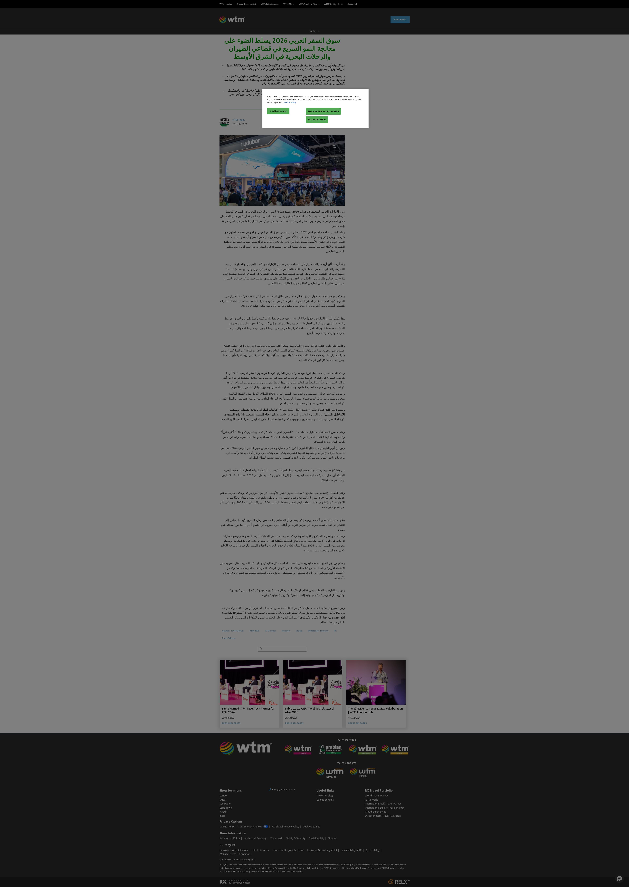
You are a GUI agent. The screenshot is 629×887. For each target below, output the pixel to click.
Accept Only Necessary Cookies (323, 111)
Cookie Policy (290, 102)
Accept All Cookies (317, 119)
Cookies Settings (278, 111)
